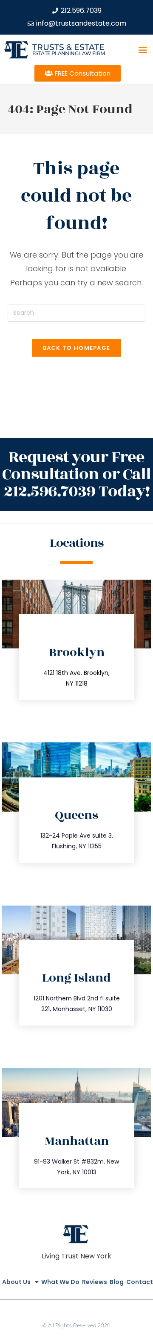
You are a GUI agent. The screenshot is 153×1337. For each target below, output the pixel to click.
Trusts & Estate (68, 47)
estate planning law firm (68, 53)
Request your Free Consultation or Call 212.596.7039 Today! (76, 474)
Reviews (94, 1282)
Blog (117, 1282)
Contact (139, 1282)
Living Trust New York (76, 1256)
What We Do (60, 1282)
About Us (16, 1282)
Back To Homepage (76, 348)
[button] (143, 50)
